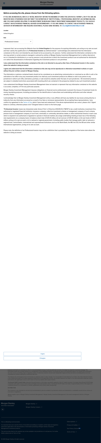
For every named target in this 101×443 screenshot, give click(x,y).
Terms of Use (27, 102)
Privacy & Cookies (72, 425)
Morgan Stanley (30, 404)
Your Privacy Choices (73, 428)
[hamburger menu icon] (4, 3)
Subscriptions (71, 421)
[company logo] (47, 3)
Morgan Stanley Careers (33, 407)
